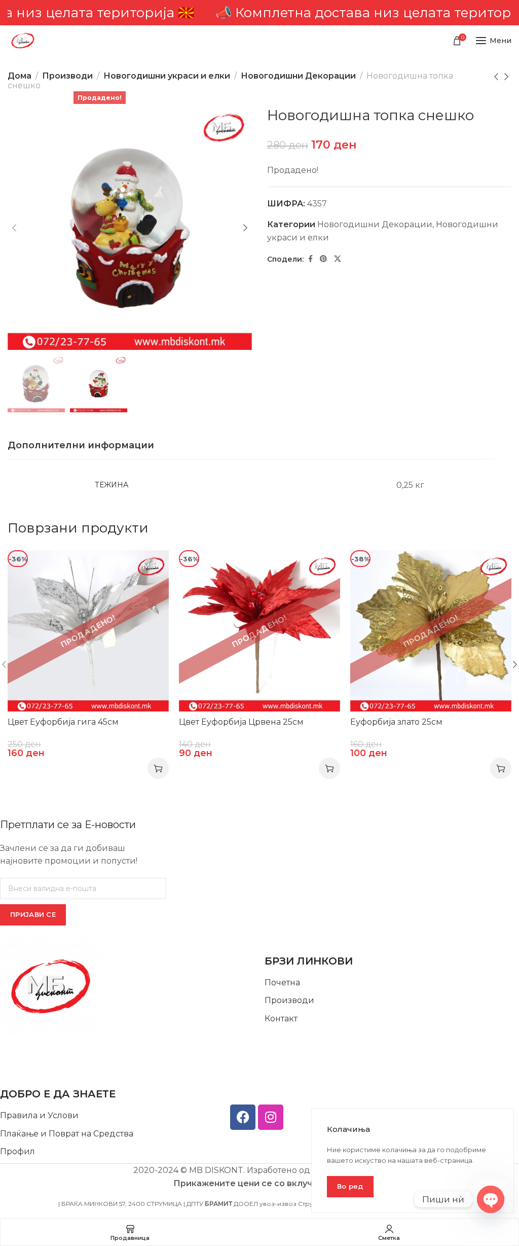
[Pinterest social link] (323, 259)
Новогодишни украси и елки (166, 76)
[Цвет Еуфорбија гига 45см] (88, 630)
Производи (67, 76)
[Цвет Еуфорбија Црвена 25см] (259, 630)
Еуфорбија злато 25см (396, 722)
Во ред (350, 1186)
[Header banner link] (259, 12)
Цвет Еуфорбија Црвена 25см (241, 722)
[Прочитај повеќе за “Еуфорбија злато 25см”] (500, 768)
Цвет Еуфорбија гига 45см (63, 722)
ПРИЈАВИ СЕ (33, 914)
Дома (19, 76)
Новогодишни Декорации (298, 76)
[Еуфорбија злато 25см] (430, 630)
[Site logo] (23, 40)
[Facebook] (242, 1117)
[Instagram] (270, 1117)
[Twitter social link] (337, 259)
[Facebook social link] (310, 259)
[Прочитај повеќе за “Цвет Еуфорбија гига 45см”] (158, 768)
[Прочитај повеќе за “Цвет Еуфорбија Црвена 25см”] (329, 768)
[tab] (81, 446)
